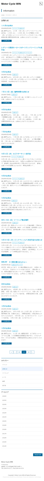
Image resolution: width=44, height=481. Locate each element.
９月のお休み (6, 72)
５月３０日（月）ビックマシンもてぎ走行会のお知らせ (21, 240)
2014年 (4, 446)
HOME (2, 15)
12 (19, 352)
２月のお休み (6, 328)
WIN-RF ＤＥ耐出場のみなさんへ (14, 262)
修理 (3, 381)
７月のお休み (6, 132)
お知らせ (21, 28)
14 (28, 352)
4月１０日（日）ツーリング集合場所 (14, 220)
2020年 (4, 421)
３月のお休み (6, 306)
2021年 (4, 417)
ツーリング (28, 52)
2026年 (4, 396)
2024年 (4, 404)
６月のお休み (6, 176)
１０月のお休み (7, 25)
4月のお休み (5, 284)
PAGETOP (38, 454)
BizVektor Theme (22, 477)
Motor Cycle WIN (11, 3)
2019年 (4, 425)
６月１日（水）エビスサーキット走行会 (16, 154)
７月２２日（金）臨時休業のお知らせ (15, 92)
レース (20, 264)
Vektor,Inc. (31, 477)
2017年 (4, 433)
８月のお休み (6, 109)
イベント (15, 28)
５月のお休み (6, 198)
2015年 (4, 442)
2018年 (4, 429)
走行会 (4, 385)
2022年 (4, 413)
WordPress (13, 477)
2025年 (4, 400)
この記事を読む (6, 40)
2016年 (4, 438)
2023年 (4, 408)
